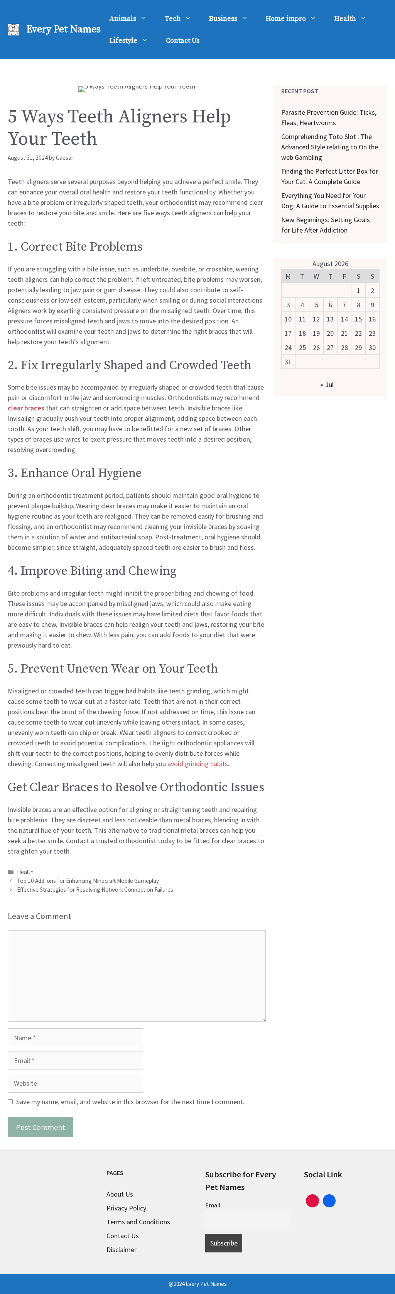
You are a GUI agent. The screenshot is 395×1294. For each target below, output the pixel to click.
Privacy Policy (126, 1208)
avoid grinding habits (197, 763)
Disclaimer (121, 1249)
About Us (119, 1194)
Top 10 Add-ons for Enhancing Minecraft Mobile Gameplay (88, 880)
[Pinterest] (312, 1199)
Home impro (286, 18)
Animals (123, 18)
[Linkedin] (329, 1199)
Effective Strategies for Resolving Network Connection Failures (95, 889)
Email (213, 1205)
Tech (173, 18)
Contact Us (182, 40)
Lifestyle (123, 40)
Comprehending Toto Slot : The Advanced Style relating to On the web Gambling (329, 147)
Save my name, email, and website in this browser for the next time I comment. (130, 1101)
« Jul (327, 384)
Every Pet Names (63, 29)
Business (223, 18)
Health (345, 18)
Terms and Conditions (138, 1221)
